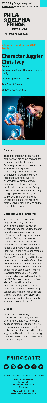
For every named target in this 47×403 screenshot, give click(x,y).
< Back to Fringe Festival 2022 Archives (19, 47)
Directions (23, 387)
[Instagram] (13, 368)
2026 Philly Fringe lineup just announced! (17, 4)
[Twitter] (6, 368)
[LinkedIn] (40, 368)
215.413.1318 (27, 391)
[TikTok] (34, 368)
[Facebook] (20, 368)
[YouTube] (27, 368)
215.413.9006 (30, 394)
